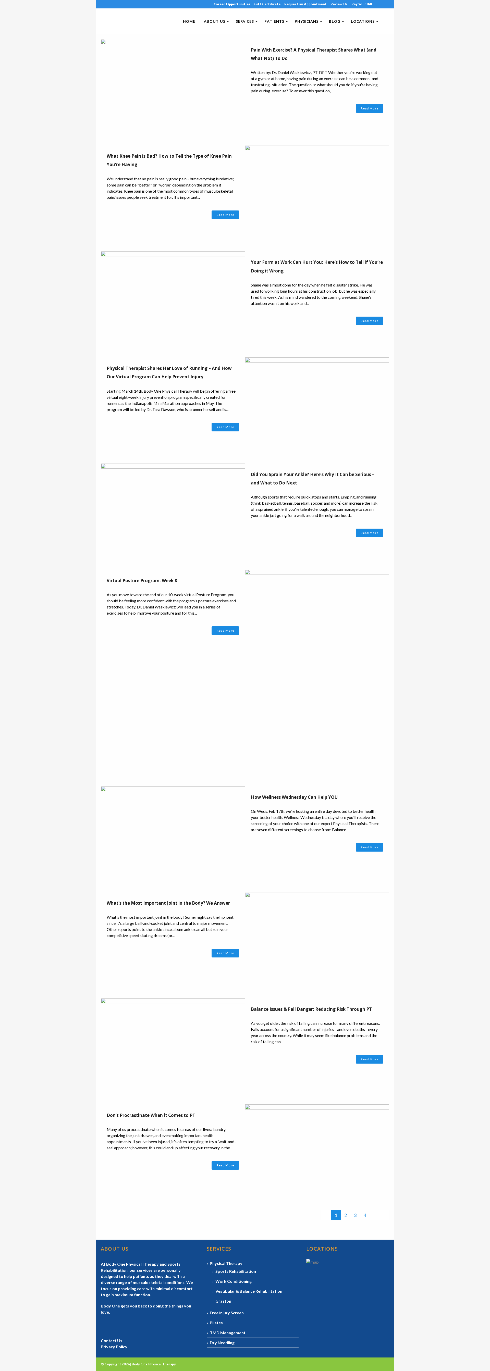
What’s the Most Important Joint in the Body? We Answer (168, 903)
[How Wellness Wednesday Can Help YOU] (173, 834)
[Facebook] (378, 4)
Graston (223, 1301)
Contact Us (111, 1340)
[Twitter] (388, 4)
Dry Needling (222, 1342)
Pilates (216, 1322)
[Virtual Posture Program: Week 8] (317, 673)
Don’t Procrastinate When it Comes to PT (151, 1115)
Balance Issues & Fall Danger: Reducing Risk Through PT (311, 1009)
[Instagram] (382, 4)
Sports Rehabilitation (235, 1271)
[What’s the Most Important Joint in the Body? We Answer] (317, 940)
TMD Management (228, 1332)
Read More (369, 108)
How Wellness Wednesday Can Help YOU (294, 797)
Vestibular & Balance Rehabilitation (248, 1291)
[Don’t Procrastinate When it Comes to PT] (317, 1152)
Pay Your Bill (361, 4)
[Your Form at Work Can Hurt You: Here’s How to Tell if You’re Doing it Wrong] (173, 299)
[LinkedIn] (385, 4)
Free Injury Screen (227, 1312)
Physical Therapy (226, 1263)
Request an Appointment (305, 4)
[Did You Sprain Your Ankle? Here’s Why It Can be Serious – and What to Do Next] (173, 512)
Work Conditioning (233, 1281)
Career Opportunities (232, 4)
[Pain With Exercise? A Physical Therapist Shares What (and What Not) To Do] (173, 87)
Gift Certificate (267, 4)
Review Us (339, 4)
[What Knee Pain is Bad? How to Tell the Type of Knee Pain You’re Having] (317, 193)
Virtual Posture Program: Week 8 (142, 580)
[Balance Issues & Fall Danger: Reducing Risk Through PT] (173, 1046)
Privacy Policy (114, 1346)
